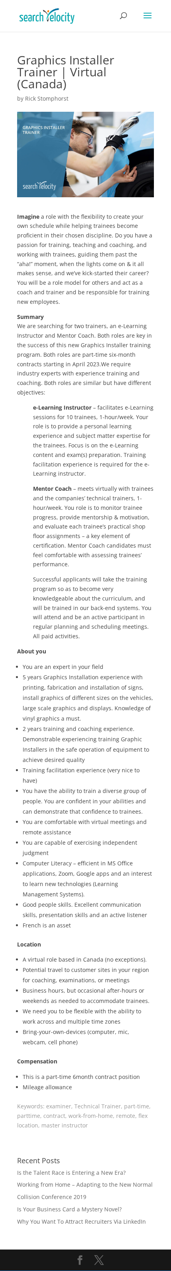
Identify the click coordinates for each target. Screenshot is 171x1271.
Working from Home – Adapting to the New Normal (85, 1184)
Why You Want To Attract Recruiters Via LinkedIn (81, 1221)
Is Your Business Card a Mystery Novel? (69, 1209)
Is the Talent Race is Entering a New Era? (71, 1172)
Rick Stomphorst (46, 98)
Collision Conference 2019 (51, 1197)
